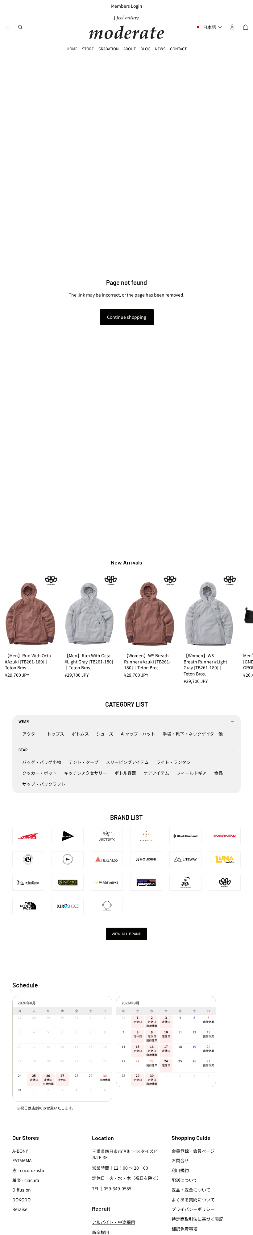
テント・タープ (83, 762)
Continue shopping (126, 317)
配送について (184, 1180)
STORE (88, 48)
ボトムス (80, 734)
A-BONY (20, 1151)
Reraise (19, 1209)
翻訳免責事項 (184, 1228)
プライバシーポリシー (193, 1209)
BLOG (145, 48)
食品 (218, 773)
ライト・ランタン (173, 762)
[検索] (20, 27)
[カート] (245, 27)
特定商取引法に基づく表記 (197, 1219)
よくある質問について (193, 1199)
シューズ (104, 734)
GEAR (23, 750)
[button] (208, 27)
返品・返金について (191, 1190)
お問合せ (180, 1160)
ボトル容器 (125, 773)
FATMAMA (22, 1160)
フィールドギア (191, 773)
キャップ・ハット (138, 734)
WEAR (24, 721)
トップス (55, 734)
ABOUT (129, 48)
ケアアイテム (156, 773)
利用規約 (180, 1170)
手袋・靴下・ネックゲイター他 (193, 734)
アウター (30, 734)
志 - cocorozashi (28, 1170)
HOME (72, 48)
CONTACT (178, 48)
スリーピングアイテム (127, 762)
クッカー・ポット (39, 773)
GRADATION (108, 48)
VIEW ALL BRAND (126, 933)
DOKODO (21, 1199)
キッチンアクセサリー (85, 773)
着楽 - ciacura (25, 1180)
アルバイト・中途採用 (113, 1222)
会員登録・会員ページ (193, 1151)
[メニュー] (7, 27)
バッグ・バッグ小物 (41, 762)
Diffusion (21, 1190)
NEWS (160, 48)
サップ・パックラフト (43, 784)
